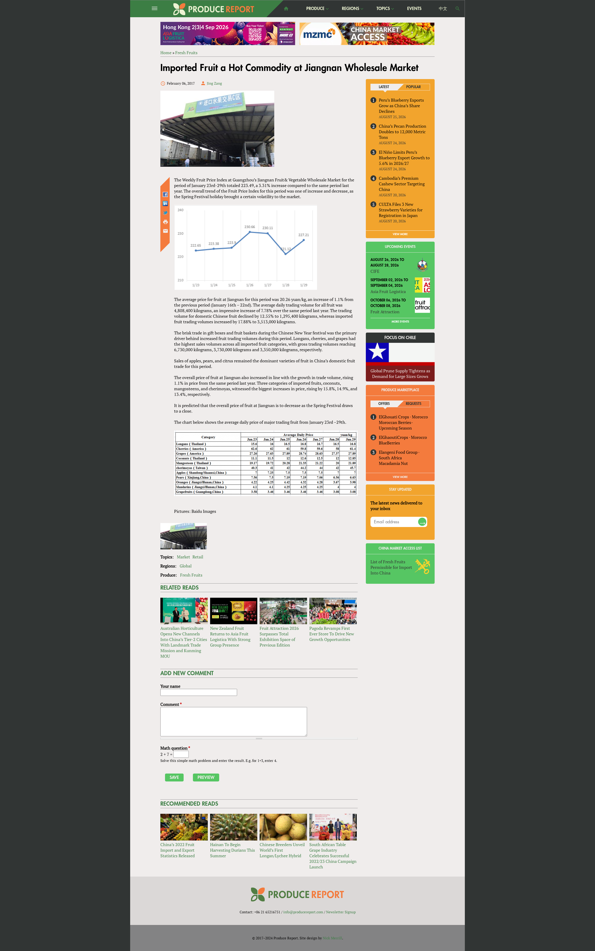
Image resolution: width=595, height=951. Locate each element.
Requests (413, 404)
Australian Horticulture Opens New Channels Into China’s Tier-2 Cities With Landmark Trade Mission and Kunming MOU (183, 642)
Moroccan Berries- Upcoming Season (396, 425)
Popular (413, 87)
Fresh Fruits (186, 52)
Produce (315, 9)
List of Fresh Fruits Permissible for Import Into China (391, 567)
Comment (171, 704)
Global (186, 566)
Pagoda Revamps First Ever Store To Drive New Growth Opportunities (331, 633)
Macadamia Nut (393, 463)
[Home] (214, 9)
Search (457, 8)
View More (400, 477)
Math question (175, 748)
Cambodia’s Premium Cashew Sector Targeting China (402, 183)
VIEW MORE (400, 234)
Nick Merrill (332, 938)
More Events (400, 321)
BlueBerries (389, 443)
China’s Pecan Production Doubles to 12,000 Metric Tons (402, 131)
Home (166, 52)
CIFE (374, 271)
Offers (384, 404)
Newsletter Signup (341, 912)
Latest (384, 87)
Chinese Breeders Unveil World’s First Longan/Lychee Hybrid (282, 850)
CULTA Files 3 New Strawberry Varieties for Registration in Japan (401, 209)
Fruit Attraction (385, 311)
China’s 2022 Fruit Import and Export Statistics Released (177, 850)
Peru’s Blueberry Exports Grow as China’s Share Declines (401, 105)
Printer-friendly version (165, 222)
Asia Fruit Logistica (388, 291)
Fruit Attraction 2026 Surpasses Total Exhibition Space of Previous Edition (279, 636)
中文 (443, 9)
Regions (350, 9)
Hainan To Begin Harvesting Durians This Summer (232, 850)
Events (414, 9)
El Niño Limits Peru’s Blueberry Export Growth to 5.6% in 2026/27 (404, 157)
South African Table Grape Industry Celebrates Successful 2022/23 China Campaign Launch (333, 856)
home (286, 8)
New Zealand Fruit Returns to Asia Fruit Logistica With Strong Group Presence (230, 636)
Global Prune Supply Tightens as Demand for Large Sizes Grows (400, 373)
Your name (170, 686)
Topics (383, 9)
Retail (197, 557)
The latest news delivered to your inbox (396, 505)
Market (183, 557)
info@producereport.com (303, 912)
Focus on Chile (400, 338)
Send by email (165, 231)
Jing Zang (214, 83)
